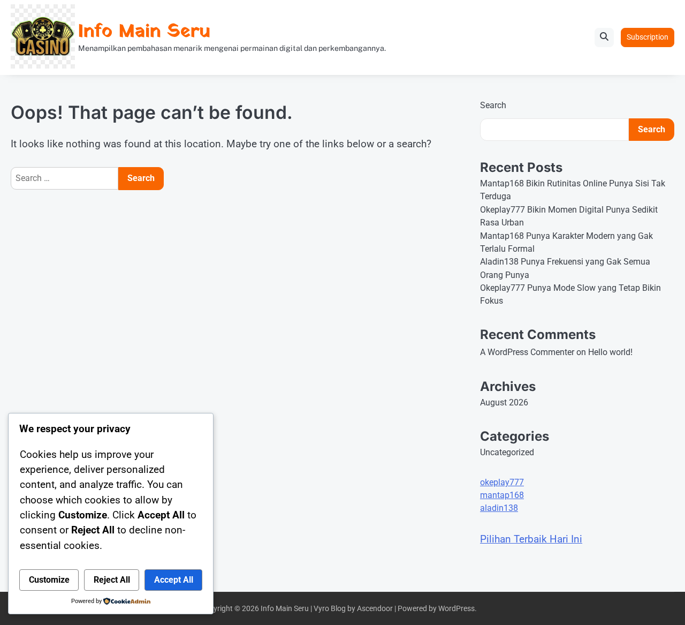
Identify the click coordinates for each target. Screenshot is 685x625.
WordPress (456, 608)
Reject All (112, 580)
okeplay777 (502, 482)
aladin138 (499, 508)
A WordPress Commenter (527, 352)
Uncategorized (507, 452)
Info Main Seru (144, 32)
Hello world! (610, 352)
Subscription (647, 37)
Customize (49, 580)
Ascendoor (375, 608)
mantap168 (502, 495)
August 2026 (504, 402)
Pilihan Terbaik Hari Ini (531, 539)
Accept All (173, 580)
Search (493, 105)
